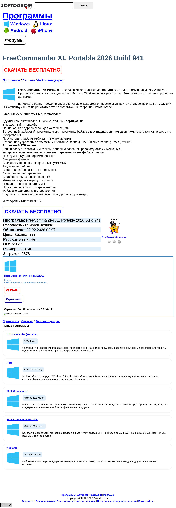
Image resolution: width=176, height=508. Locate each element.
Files (9, 362)
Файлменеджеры (48, 321)
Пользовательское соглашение (76, 501)
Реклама (108, 495)
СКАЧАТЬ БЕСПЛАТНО (32, 70)
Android (18, 30)
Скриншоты (13, 299)
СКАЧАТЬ (12, 290)
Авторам (82, 495)
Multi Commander (17, 391)
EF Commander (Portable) (22, 334)
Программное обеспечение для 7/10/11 (24, 276)
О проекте (28, 501)
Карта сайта (145, 501)
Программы (27, 15)
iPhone (45, 30)
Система (27, 321)
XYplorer (12, 447)
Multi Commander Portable (22, 419)
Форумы (14, 40)
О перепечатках (45, 501)
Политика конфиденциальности (117, 501)
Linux (46, 24)
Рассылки (95, 495)
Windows (20, 24)
